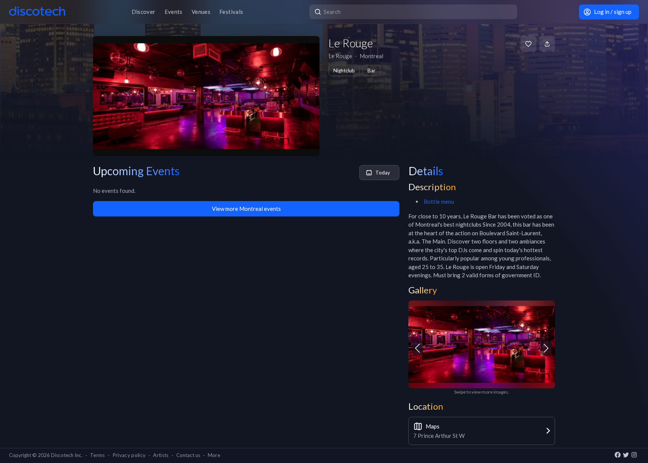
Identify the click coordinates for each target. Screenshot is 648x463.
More (214, 455)
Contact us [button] (188, 455)
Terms (97, 455)
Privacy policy (129, 455)
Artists (160, 455)
